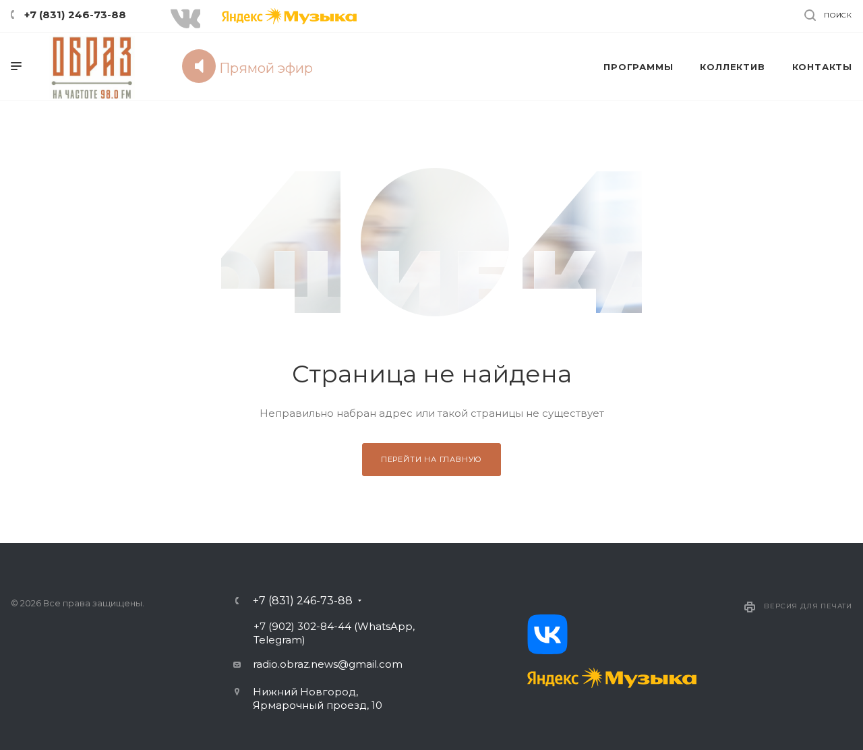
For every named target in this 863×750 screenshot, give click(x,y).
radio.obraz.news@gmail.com (328, 664)
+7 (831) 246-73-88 (75, 14)
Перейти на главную (431, 459)
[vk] (547, 634)
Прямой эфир (264, 68)
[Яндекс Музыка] (611, 678)
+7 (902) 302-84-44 (302, 626)
